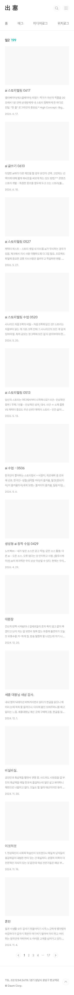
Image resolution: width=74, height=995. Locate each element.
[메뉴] (66, 8)
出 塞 (11, 8)
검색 (57, 8)
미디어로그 (40, 23)
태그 (20, 23)
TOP (65, 982)
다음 (55, 955)
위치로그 (63, 23)
